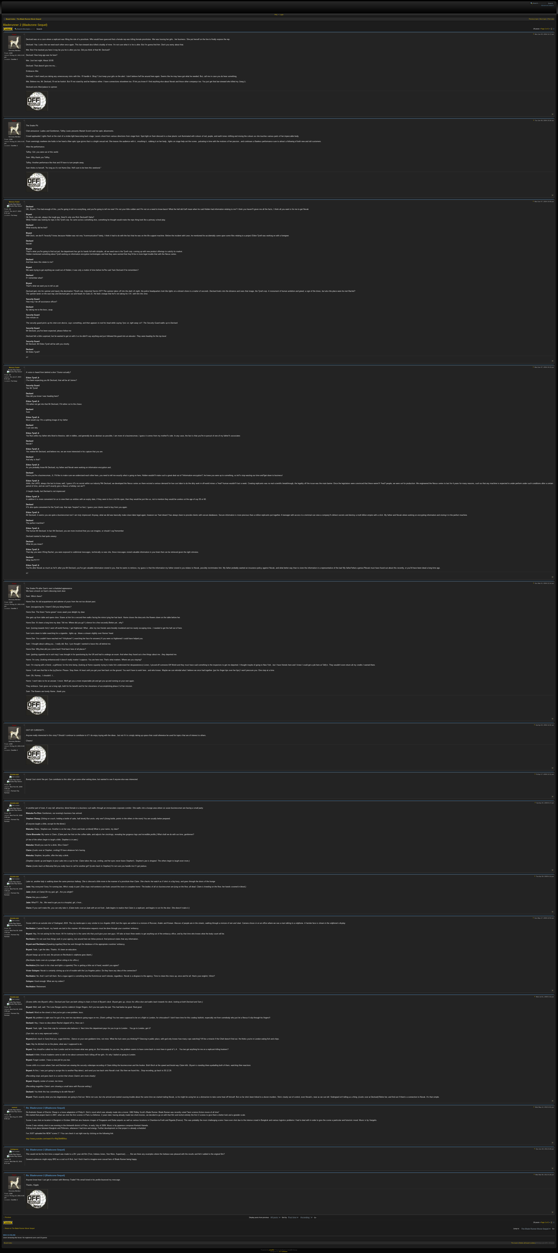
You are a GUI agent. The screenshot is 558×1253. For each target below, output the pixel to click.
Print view (551, 19)
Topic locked (7, 28)
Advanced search (547, 5)
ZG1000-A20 (14, 774)
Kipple (14, 34)
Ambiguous (14, 1149)
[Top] (552, 114)
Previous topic (533, 19)
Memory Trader (14, 202)
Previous (8, 1217)
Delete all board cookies (527, 1243)
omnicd (14, 1107)
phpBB (271, 1250)
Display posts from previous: (259, 1217)
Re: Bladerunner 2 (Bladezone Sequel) (45, 1108)
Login (282, 14)
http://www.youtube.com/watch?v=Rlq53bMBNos (46, 1139)
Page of (545, 29)
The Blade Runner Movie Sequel (29, 19)
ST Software (283, 1251)
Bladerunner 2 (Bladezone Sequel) (25, 24)
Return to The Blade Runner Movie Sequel (19, 1228)
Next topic (543, 19)
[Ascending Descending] (308, 1217)
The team (514, 1243)
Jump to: (516, 1228)
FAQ (275, 14)
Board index (10, 19)
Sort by (284, 1217)
